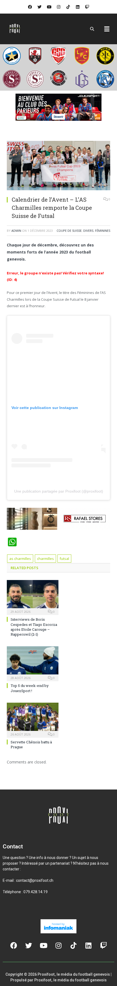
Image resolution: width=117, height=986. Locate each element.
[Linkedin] (77, 7)
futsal (64, 558)
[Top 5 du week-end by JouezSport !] (33, 663)
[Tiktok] (68, 7)
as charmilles (20, 558)
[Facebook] (30, 7)
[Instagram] (58, 7)
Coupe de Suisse (69, 231)
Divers (88, 231)
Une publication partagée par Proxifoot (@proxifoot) (58, 491)
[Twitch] (87, 7)
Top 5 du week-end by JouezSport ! (30, 688)
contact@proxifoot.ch (34, 880)
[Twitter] (39, 7)
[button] (107, 29)
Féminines (102, 231)
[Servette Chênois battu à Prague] (33, 719)
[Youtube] (49, 7)
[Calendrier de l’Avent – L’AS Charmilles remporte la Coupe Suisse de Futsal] (58, 166)
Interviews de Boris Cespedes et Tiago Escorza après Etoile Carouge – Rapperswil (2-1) (34, 627)
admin (16, 231)
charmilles (45, 558)
